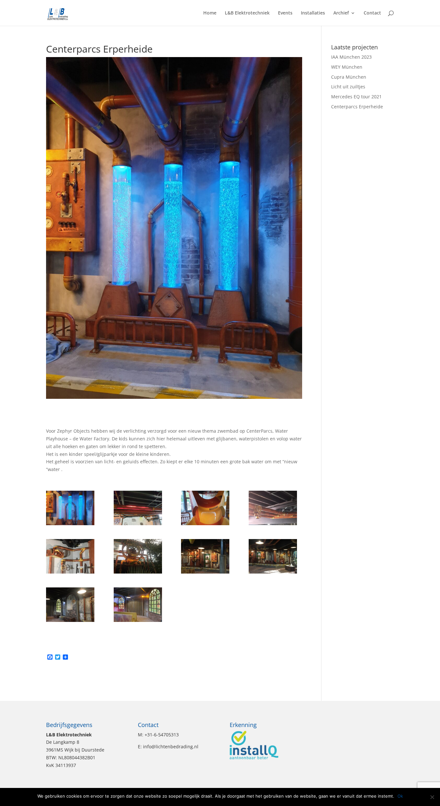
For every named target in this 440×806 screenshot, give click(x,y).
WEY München (346, 67)
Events (285, 13)
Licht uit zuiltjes (348, 87)
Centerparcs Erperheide (357, 106)
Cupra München (348, 77)
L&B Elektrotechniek (247, 13)
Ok (400, 796)
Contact (372, 13)
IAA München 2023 (351, 57)
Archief (341, 13)
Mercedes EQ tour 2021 (356, 96)
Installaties (313, 13)
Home (209, 13)
